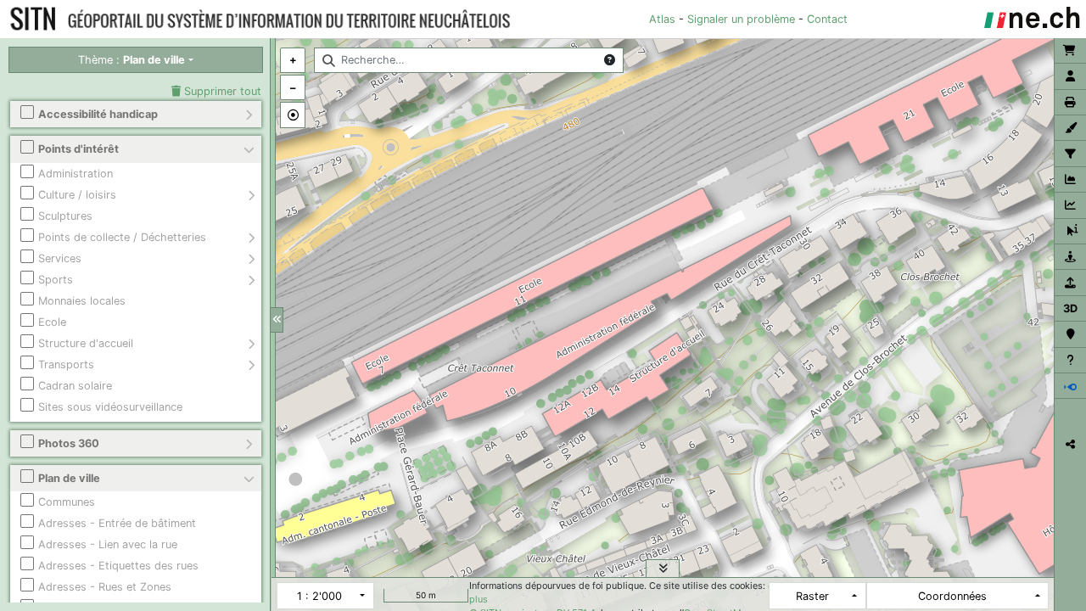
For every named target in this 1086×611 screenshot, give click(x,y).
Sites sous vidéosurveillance (110, 407)
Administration (75, 173)
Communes (66, 502)
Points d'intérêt (78, 149)
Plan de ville (69, 478)
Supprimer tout (221, 91)
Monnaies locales (82, 300)
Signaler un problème (741, 19)
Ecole (52, 322)
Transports (66, 364)
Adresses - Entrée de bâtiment (117, 523)
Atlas (662, 19)
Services (59, 258)
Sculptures (65, 216)
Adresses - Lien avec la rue (107, 544)
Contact (827, 19)
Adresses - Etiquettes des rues (118, 565)
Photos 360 (68, 443)
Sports (55, 279)
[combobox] (469, 60)
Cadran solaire (75, 385)
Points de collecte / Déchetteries (122, 237)
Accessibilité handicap (98, 114)
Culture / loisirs (77, 194)
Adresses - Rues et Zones (104, 586)
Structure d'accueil (85, 343)
